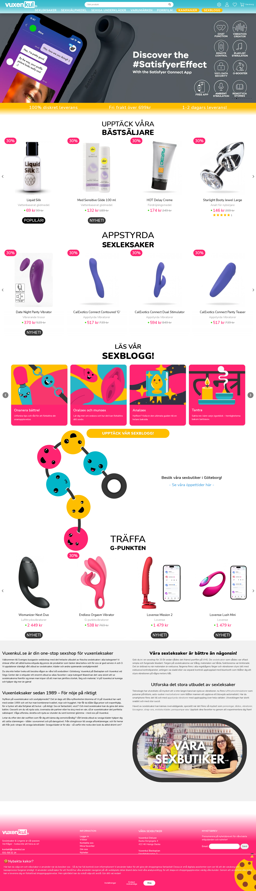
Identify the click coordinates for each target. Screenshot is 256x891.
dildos (238, 706)
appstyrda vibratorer (177, 697)
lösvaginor (137, 709)
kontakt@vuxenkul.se (13, 849)
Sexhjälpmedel (74, 10)
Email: (205, 846)
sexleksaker (219, 659)
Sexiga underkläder (108, 10)
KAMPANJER (188, 10)
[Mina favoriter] (235, 4)
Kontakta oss (86, 842)
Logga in (84, 836)
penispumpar (178, 709)
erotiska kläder (162, 709)
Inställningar (110, 883)
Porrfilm (165, 10)
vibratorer (247, 706)
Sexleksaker (46, 10)
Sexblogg (212, 10)
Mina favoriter (87, 846)
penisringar (228, 706)
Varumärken (142, 10)
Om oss (84, 849)
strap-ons (149, 709)
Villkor (83, 839)
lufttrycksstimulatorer (236, 691)
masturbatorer (172, 694)
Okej (149, 883)
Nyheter (84, 852)
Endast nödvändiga (131, 883)
